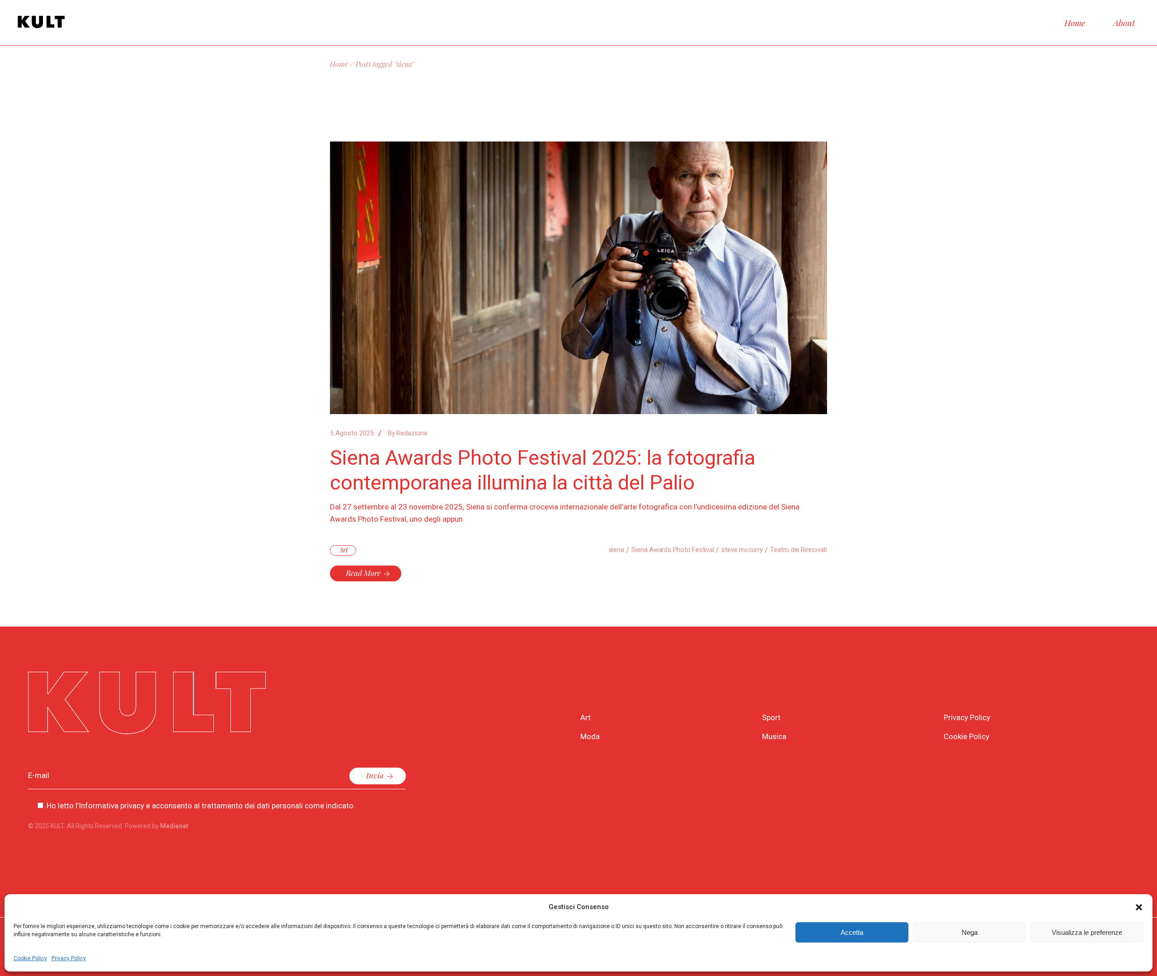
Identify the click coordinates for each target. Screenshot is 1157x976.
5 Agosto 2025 (352, 433)
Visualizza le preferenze (1087, 932)
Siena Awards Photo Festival (672, 550)
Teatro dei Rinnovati (798, 550)
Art (343, 549)
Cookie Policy (30, 958)
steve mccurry (741, 550)
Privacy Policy (69, 958)
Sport (771, 717)
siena (616, 550)
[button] (1138, 907)
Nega (970, 932)
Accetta (852, 932)
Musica (774, 736)
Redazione (408, 433)
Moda (590, 736)
